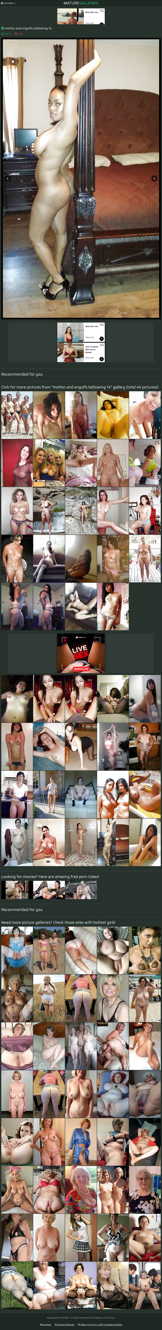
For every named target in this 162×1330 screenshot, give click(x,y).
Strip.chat (89, 23)
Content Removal (65, 1324)
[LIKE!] (2, 33)
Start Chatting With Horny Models (91, 350)
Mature (81, 3)
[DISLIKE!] (16, 33)
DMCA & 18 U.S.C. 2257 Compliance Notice (101, 1324)
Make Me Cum (91, 12)
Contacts (46, 1324)
